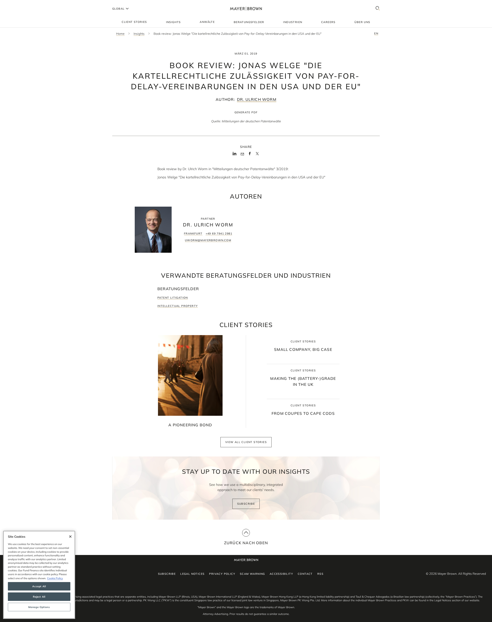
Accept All (39, 586)
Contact (305, 574)
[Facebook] (250, 155)
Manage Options (39, 607)
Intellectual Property (177, 306)
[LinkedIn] (234, 155)
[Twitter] (257, 155)
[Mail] (242, 154)
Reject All (39, 596)
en (376, 33)
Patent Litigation (172, 297)
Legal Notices (192, 574)
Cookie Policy (55, 578)
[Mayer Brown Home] (246, 8)
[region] (39, 575)
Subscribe (246, 503)
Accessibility (281, 574)
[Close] (70, 536)
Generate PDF (246, 112)
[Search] (378, 8)
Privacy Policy (222, 574)
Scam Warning (252, 574)
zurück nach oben (246, 542)
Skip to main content (19, 3)
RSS (320, 574)
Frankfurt (193, 233)
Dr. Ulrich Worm (256, 99)
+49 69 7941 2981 (219, 233)
